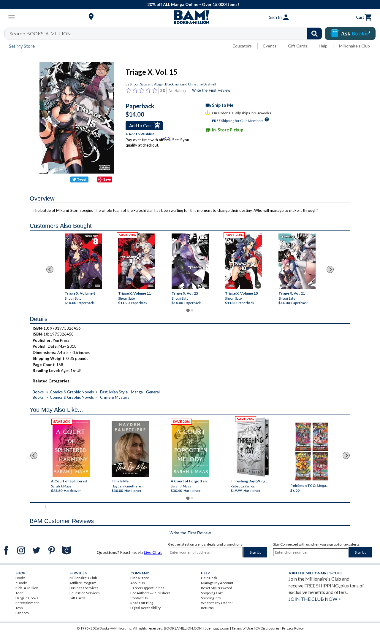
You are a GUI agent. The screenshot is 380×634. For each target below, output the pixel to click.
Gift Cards (297, 45)
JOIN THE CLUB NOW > (315, 599)
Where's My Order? (216, 602)
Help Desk (209, 578)
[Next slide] (330, 269)
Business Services (84, 588)
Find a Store (139, 578)
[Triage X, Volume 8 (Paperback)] (83, 261)
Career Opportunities (147, 588)
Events (269, 45)
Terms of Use (242, 628)
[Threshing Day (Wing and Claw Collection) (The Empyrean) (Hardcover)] (252, 447)
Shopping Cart (212, 593)
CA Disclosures (267, 628)
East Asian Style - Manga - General (130, 392)
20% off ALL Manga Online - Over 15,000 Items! (193, 4)
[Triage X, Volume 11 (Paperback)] (136, 261)
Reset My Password (216, 588)
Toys (19, 608)
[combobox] (167, 33)
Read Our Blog (141, 602)
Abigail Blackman (167, 84)
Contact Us (139, 598)
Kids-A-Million (26, 588)
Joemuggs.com (217, 628)
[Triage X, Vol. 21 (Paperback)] (296, 261)
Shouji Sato (138, 84)
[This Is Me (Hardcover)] (130, 449)
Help (323, 45)
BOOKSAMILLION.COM (183, 628)
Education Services (84, 593)
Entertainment (27, 602)
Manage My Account (217, 583)
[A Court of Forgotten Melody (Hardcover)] (190, 448)
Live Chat (153, 552)
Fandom (22, 613)
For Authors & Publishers (150, 593)
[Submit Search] (314, 33)
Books (38, 392)
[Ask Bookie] (350, 33)
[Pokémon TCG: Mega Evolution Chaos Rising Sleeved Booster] (311, 452)
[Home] (190, 17)
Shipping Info (211, 598)
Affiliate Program (82, 583)
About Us (137, 583)
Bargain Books (26, 598)
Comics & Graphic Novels (72, 392)
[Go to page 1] (187, 310)
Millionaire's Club (354, 45)
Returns (207, 608)
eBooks (21, 583)
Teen (19, 593)
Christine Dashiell (202, 84)
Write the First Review (211, 90)
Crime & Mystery (114, 397)
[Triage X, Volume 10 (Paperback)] (243, 261)
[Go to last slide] (49, 269)
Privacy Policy (293, 628)
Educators (242, 45)
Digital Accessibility (145, 608)
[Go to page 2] (192, 310)
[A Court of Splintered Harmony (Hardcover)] (71, 448)
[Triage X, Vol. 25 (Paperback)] (189, 261)
